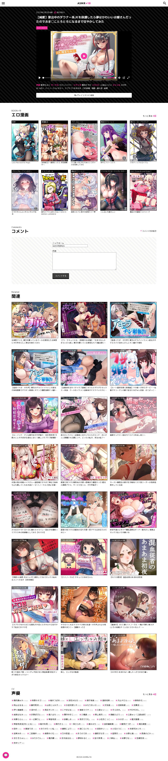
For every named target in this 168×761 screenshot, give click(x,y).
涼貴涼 (138, 705)
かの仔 (123, 719)
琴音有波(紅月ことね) (25, 724)
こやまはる (69, 710)
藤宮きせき (102, 733)
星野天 (117, 733)
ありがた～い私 (49, 728)
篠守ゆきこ (71, 714)
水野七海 (132, 733)
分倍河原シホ (73, 705)
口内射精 (86, 88)
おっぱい (40, 88)
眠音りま (31, 728)
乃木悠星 (68, 733)
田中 (18, 728)
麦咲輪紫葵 (111, 724)
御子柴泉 (92, 700)
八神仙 (113, 738)
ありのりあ (84, 733)
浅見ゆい (103, 728)
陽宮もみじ (45, 85)
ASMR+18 (87, 757)
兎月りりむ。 (87, 719)
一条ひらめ (78, 724)
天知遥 (109, 705)
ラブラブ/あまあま (73, 88)
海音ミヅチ (86, 710)
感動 (93, 88)
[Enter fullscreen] (128, 78)
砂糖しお (70, 719)
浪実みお (19, 733)
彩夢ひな (127, 738)
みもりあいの (93, 705)
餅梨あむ (141, 700)
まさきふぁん (21, 738)
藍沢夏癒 (137, 719)
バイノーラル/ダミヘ (54, 88)
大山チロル (124, 700)
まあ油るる (67, 738)
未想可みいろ (137, 728)
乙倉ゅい (103, 710)
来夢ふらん (20, 719)
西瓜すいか (51, 710)
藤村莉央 (37, 705)
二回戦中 (35, 733)
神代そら (61, 724)
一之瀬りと (38, 719)
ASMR (123, 85)
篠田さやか (86, 85)
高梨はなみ (20, 714)
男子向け (61, 12)
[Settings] (119, 78)
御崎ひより (117, 714)
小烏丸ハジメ (106, 85)
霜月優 (53, 738)
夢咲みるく (84, 738)
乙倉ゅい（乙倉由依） (139, 714)
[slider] (67, 78)
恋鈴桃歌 (124, 705)
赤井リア (19, 743)
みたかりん (38, 738)
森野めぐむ (51, 733)
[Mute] (105, 78)
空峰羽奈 (141, 738)
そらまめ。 (119, 710)
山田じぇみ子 (54, 705)
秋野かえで (39, 700)
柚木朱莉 (46, 724)
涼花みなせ (76, 700)
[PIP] (124, 78)
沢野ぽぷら (38, 714)
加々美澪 (99, 738)
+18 (84, 3)
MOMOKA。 (137, 710)
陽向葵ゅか (21, 700)
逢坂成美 (108, 700)
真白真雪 (144, 724)
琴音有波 (54, 719)
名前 (84, 243)
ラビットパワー (66, 85)
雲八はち (54, 714)
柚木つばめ (57, 700)
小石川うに (119, 728)
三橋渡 (86, 714)
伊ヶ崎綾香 (20, 710)
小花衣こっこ (106, 719)
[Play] (40, 78)
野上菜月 (101, 714)
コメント (84, 251)
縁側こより (69, 728)
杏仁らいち (86, 728)
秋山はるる (20, 705)
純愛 (106, 88)
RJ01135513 (42, 28)
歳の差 (100, 88)
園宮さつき (128, 724)
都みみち (94, 724)
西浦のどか (147, 733)
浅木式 (36, 710)
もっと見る (148, 116)
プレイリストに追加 (85, 95)
